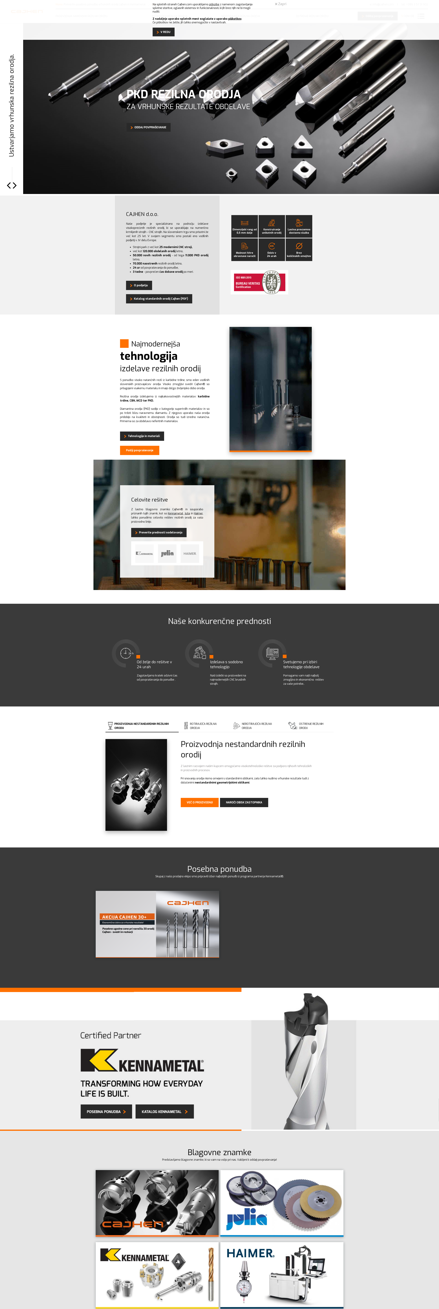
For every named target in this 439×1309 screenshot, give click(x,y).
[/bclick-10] (157, 1236)
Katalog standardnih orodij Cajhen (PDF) (161, 299)
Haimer (198, 514)
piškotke (214, 4)
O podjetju (141, 286)
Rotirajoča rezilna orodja (203, 726)
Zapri (281, 4)
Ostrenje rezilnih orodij (311, 726)
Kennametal (175, 514)
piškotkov (234, 19)
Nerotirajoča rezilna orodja (257, 726)
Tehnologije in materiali (144, 437)
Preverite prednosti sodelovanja (160, 533)
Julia (187, 514)
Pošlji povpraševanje (139, 451)
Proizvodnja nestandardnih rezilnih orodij (141, 726)
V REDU (165, 32)
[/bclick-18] (157, 957)
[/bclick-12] (281, 1236)
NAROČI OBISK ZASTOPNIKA (244, 803)
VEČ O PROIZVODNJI (200, 803)
